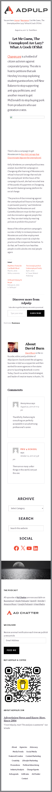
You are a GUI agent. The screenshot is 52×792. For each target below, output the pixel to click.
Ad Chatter (22, 597)
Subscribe (35, 313)
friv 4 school (28, 449)
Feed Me (11, 650)
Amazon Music (10, 604)
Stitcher (41, 601)
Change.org (14, 56)
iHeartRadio (39, 604)
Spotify (33, 601)
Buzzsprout (9, 601)
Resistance (16, 323)
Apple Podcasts (22, 601)
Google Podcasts (25, 604)
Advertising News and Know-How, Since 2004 (25, 719)
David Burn (30, 353)
